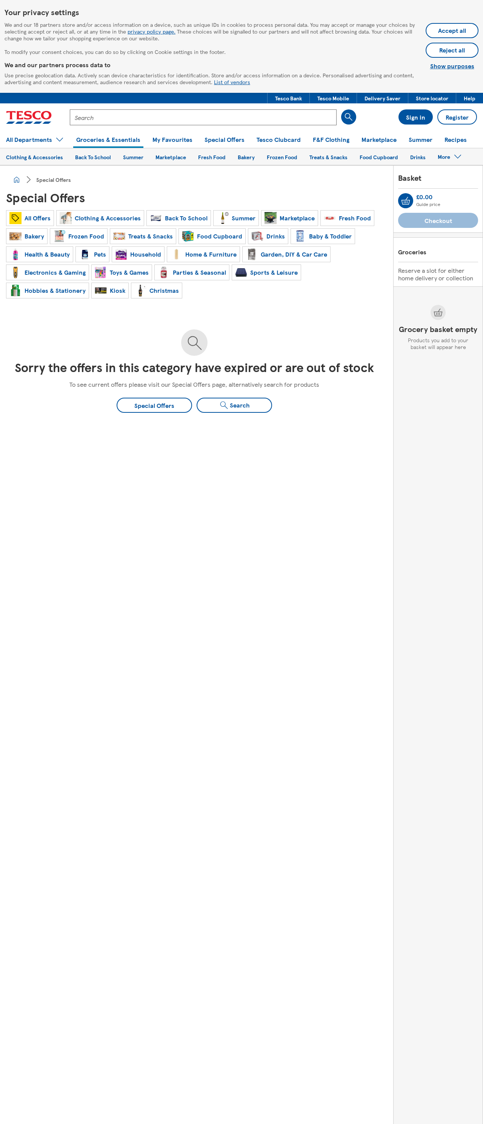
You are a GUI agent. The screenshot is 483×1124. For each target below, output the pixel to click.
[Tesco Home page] (29, 117)
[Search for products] (348, 117)
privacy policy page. (151, 31)
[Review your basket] (405, 200)
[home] (17, 180)
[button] (288, 98)
